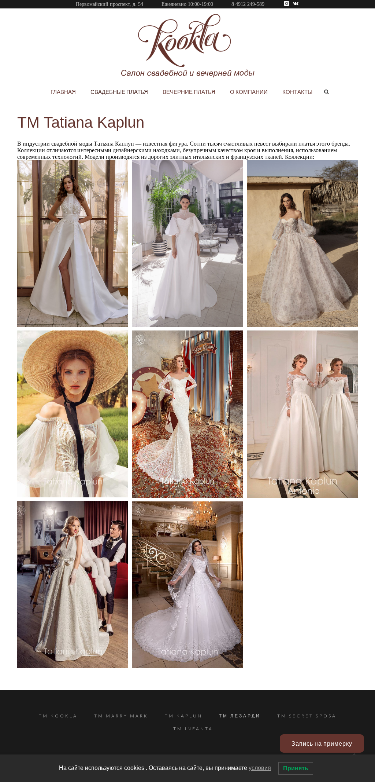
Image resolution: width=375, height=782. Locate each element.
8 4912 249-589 (247, 4)
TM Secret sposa (307, 716)
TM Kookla (58, 716)
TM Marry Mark (121, 716)
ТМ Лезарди (240, 716)
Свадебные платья (119, 91)
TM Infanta (193, 728)
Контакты (297, 91)
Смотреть (72, 255)
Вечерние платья (189, 91)
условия (260, 768)
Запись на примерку (322, 743)
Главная (63, 91)
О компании (249, 91)
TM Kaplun (184, 716)
